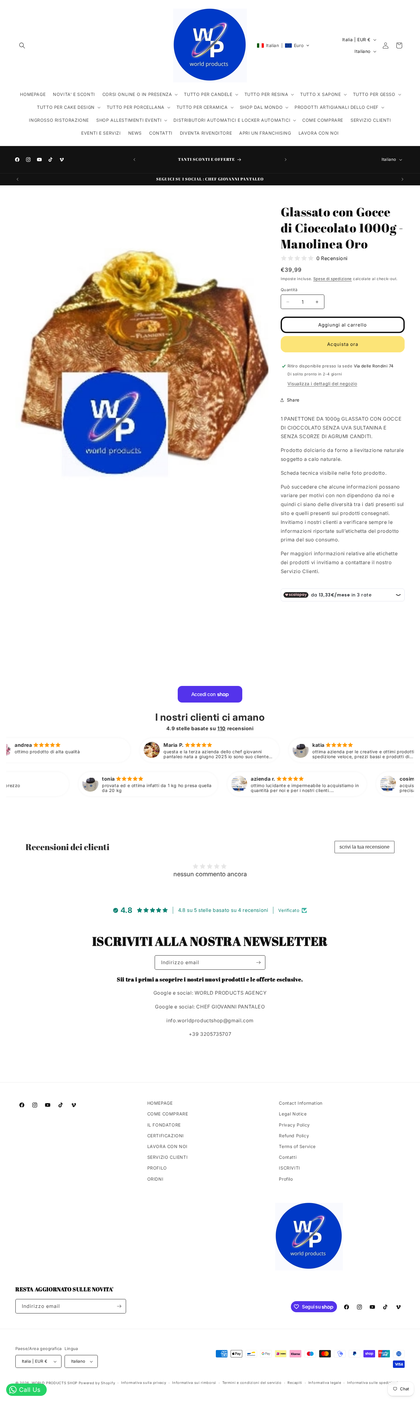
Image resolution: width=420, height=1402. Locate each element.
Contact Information (300, 1103)
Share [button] (293, 399)
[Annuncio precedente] (134, 159)
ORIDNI (155, 1179)
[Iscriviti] (258, 962)
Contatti (287, 1157)
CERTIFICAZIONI (165, 1135)
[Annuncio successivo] (285, 159)
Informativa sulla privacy (143, 1382)
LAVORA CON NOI (167, 1146)
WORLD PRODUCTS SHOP (55, 1383)
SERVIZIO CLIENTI (167, 1157)
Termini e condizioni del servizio (252, 1382)
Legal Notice (293, 1113)
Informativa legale (324, 1382)
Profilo (286, 1179)
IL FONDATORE (164, 1124)
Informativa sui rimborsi (194, 1382)
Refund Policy (294, 1135)
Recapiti (294, 1382)
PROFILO (157, 1167)
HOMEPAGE (160, 1103)
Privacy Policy (294, 1124)
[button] (22, 45)
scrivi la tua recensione (364, 847)
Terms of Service (297, 1146)
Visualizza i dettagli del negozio (322, 383)
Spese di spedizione (332, 278)
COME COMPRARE (167, 1113)
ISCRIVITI (289, 1167)
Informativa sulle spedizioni (372, 1382)
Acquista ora (342, 344)
